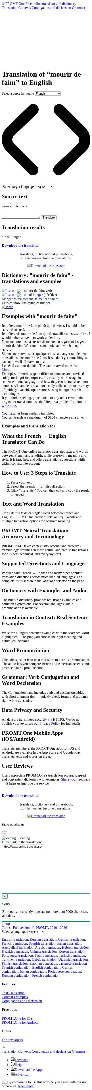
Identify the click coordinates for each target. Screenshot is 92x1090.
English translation (15, 939)
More (5, 370)
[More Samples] (7, 307)
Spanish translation (42, 943)
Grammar (78, 8)
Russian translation (43, 939)
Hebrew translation (75, 947)
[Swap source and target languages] (46, 183)
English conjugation (46, 967)
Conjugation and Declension (22, 1001)
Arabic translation (47, 947)
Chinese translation (43, 951)
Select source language (18, 93)
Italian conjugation (33, 971)
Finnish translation (15, 963)
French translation (14, 943)
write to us (9, 406)
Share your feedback (75, 779)
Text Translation (13, 993)
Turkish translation (72, 955)
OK (4, 1082)
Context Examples (15, 997)
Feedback (21, 1060)
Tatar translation (46, 955)
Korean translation (71, 951)
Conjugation (51, 8)
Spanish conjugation (16, 967)
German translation (71, 939)
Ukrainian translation (73, 959)
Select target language (18, 187)
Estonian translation (43, 963)
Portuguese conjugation (64, 971)
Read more (25, 1086)
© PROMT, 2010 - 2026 (49, 927)
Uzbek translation (44, 959)
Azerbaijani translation (17, 947)
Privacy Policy (50, 723)
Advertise (21, 1074)
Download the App (28, 1070)
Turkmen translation (16, 959)
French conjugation (45, 975)
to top (6, 923)
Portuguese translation (17, 955)
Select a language (14, 931)
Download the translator (20, 245)
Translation (9, 8)
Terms (6, 927)
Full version (21, 927)
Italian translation (69, 943)
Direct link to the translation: (22, 842)
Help (18, 1065)
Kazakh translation (15, 951)
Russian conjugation (16, 975)
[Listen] (8, 291)
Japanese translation (73, 963)
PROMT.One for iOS (17, 1018)
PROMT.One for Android (20, 1022)
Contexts (24, 8)
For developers (12, 1040)
